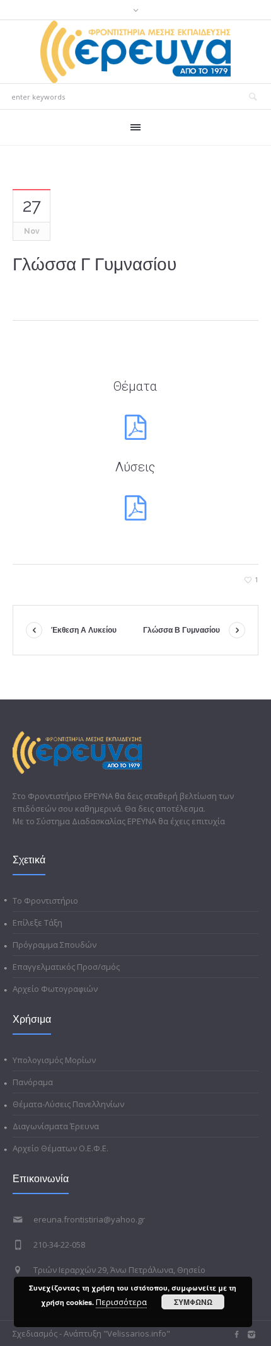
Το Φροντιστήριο (45, 900)
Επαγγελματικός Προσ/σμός (66, 966)
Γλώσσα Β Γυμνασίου (181, 630)
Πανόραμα (33, 1082)
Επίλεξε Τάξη (37, 922)
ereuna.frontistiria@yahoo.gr (89, 1219)
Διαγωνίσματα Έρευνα (56, 1126)
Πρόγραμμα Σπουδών (54, 944)
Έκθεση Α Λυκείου (84, 630)
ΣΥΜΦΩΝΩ (193, 1302)
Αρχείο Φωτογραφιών (55, 988)
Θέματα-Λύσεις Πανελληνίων (68, 1104)
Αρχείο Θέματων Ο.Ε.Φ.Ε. (60, 1148)
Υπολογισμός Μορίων (54, 1060)
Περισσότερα (121, 1302)
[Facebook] (236, 1335)
